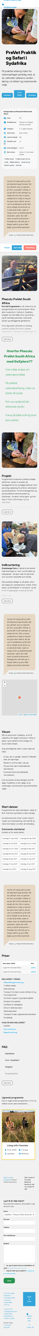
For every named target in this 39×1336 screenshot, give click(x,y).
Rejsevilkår (8, 1302)
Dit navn (7, 1219)
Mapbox (26, 714)
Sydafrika (7, 1180)
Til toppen (29, 1326)
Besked (6, 1243)
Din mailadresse (9, 1235)
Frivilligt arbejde (9, 159)
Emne (6, 1211)
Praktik (6, 162)
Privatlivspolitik (10, 1298)
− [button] (4, 685)
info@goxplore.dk (11, 1311)
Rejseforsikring (10, 1032)
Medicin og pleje (9, 165)
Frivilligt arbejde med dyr (22, 159)
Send (9, 1281)
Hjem (5, 1177)
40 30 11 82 (8, 1309)
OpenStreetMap (32, 714)
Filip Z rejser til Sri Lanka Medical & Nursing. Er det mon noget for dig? (29, 1183)
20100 (33, 968)
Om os (7, 1305)
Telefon (6, 1227)
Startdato (7, 95)
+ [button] (4, 682)
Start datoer (18, 248)
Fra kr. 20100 (19, 94)
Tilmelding (32, 95)
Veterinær (19, 165)
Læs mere (7, 339)
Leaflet (20, 714)
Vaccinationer (10, 1029)
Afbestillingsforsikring (14, 982)
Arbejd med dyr (25, 162)
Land (10, 1177)
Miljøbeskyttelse (15, 162)
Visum (7, 248)
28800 (33, 972)
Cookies (7, 1300)
